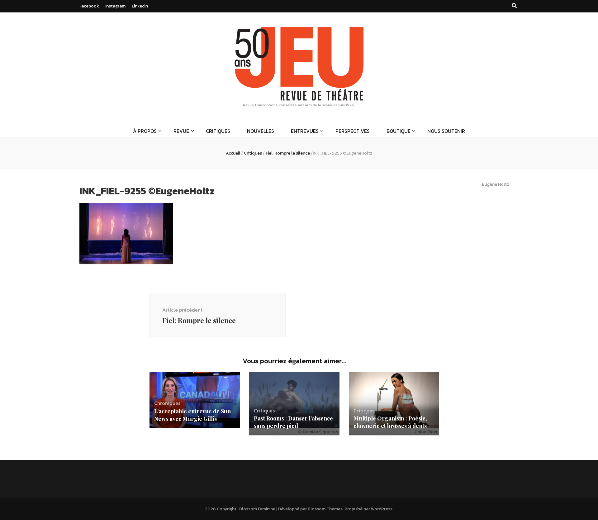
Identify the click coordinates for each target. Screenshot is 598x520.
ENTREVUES (305, 131)
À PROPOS (145, 131)
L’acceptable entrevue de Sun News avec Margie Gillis (192, 414)
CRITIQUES (218, 131)
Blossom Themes (325, 509)
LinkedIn (140, 6)
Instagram (115, 6)
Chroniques (167, 403)
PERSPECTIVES (352, 131)
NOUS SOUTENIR (446, 131)
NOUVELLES (260, 131)
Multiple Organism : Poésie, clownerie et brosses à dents (390, 422)
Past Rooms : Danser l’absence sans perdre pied (293, 422)
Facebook (89, 6)
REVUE (181, 131)
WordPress (381, 509)
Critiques (253, 153)
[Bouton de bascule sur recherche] (514, 6)
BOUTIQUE (399, 131)
